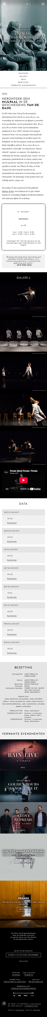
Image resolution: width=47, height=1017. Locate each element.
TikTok (21, 965)
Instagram (15, 965)
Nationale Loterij (28, 943)
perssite (29, 975)
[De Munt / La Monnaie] (4, 1003)
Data (23, 79)
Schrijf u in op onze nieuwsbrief (23, 955)
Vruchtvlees (20, 1010)
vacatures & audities (15, 982)
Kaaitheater (23, 218)
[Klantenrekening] (33, 4)
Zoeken (38, 4)
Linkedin (37, 965)
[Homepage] (4, 4)
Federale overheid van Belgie (15, 943)
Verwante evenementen (23, 85)
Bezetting (23, 82)
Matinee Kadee (8, 191)
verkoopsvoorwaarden (23, 988)
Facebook (10, 965)
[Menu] (43, 4)
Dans (4, 94)
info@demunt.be (31, 1006)
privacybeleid (36, 982)
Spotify (32, 965)
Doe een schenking (23, 862)
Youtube (26, 965)
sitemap (16, 975)
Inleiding (24, 73)
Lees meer (23, 909)
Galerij (24, 76)
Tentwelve (36, 1010)
